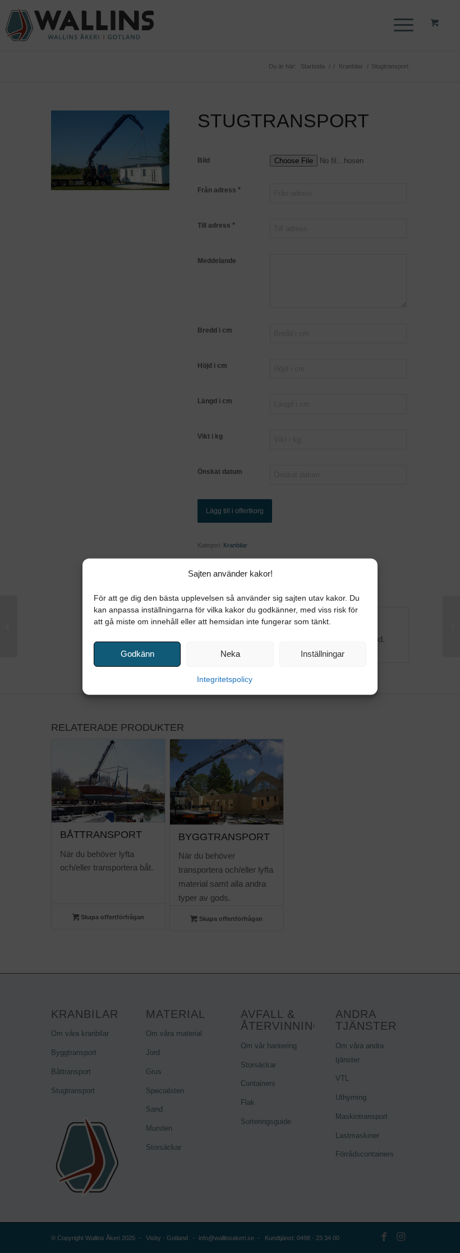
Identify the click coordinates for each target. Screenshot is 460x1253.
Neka (230, 653)
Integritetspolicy (224, 679)
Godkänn (137, 653)
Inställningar (322, 653)
